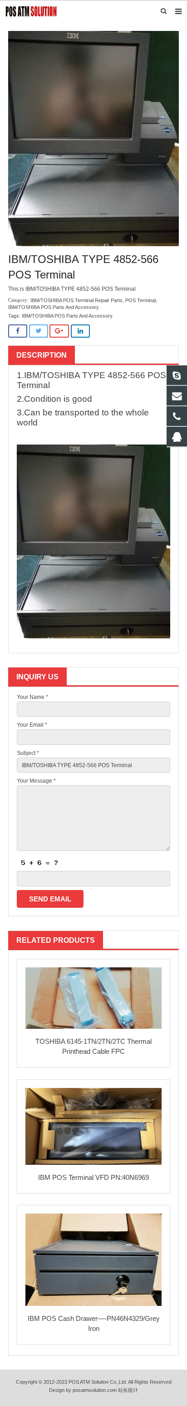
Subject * (28, 753)
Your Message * (36, 781)
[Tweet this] (38, 331)
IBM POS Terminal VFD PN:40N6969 (93, 1177)
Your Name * (32, 697)
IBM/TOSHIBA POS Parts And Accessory (53, 307)
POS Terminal (140, 300)
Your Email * (32, 725)
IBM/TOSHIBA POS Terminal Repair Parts (76, 300)
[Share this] (17, 331)
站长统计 (128, 1390)
